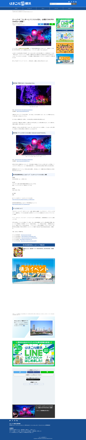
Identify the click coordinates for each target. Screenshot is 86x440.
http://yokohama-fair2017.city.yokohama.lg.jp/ (21, 204)
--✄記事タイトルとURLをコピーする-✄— (19, 24)
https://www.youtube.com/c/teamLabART (29, 240)
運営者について (12, 425)
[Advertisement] (43, 15)
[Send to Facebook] (46, 24)
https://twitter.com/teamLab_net (26, 239)
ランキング (29, 8)
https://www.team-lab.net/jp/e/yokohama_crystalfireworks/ (23, 199)
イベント (56, 8)
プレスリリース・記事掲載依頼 (44, 425)
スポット (70, 8)
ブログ (16, 8)
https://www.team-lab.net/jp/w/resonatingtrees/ (24, 109)
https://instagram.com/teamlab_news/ (28, 236)
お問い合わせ (27, 425)
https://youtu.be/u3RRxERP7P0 (23, 111)
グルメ (43, 8)
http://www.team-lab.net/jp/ (26, 234)
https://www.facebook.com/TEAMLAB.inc (29, 237)
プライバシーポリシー (20, 425)
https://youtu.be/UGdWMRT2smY (23, 161)
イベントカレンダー (34, 425)
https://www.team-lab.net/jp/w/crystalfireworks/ (24, 159)
